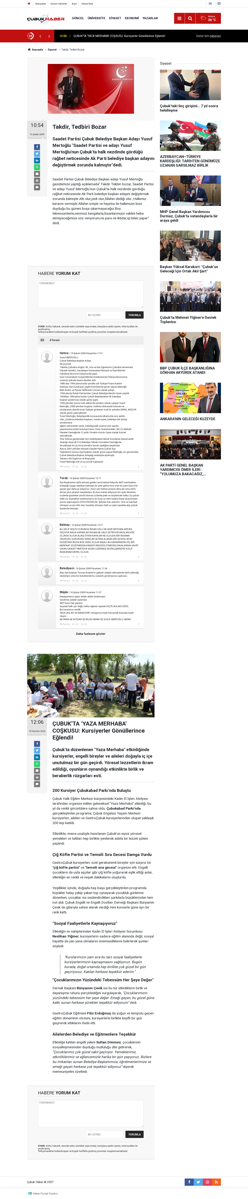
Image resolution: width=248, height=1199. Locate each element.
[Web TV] (210, 3)
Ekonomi (132, 18)
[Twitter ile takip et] (198, 1182)
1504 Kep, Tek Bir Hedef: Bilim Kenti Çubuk (101, 36)
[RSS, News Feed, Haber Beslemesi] (216, 1182)
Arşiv (74, 3)
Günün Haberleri (58, 3)
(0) (76, 466)
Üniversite (96, 18)
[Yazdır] (37, 180)
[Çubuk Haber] (46, 18)
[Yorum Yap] (37, 187)
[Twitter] (37, 154)
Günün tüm (208, 36)
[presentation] (40, 36)
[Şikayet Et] (138, 466)
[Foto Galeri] (219, 3)
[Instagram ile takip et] (207, 1182)
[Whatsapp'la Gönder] (37, 167)
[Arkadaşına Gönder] (37, 174)
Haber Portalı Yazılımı (45, 1193)
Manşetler (41, 3)
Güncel (78, 18)
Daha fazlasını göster (90, 634)
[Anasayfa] (29, 3)
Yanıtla (66, 466)
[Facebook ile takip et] (189, 1182)
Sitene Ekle (87, 3)
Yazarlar (150, 18)
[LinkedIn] (37, 160)
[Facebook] (37, 147)
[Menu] (179, 18)
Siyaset (115, 18)
